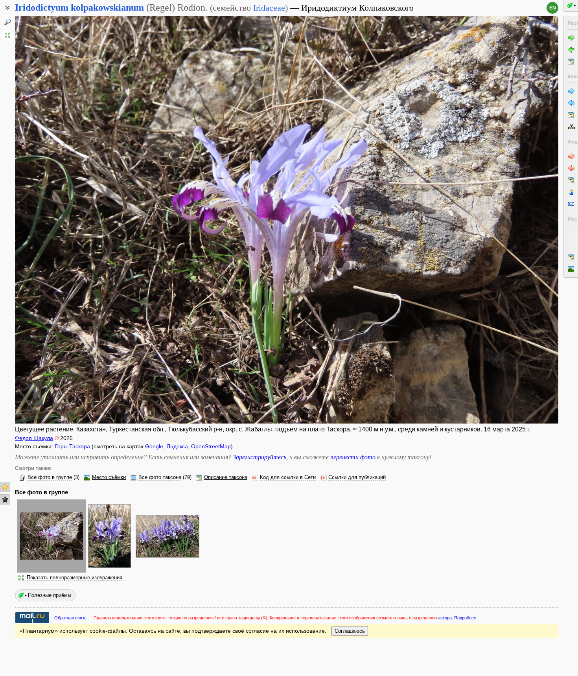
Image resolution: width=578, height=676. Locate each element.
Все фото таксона (159, 477)
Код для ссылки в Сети (288, 477)
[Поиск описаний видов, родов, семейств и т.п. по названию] (7, 22)
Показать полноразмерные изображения (74, 577)
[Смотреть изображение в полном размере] (7, 35)
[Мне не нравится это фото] (5, 499)
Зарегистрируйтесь (259, 457)
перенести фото (353, 457)
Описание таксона (225, 477)
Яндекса (177, 446)
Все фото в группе (50, 477)
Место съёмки (109, 477)
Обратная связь (70, 617)
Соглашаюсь (350, 631)
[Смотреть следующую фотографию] (502, 220)
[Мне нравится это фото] (5, 487)
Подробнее (465, 617)
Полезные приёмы (49, 595)
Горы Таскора (72, 446)
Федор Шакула (34, 438)
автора (445, 617)
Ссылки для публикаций (357, 477)
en (552, 8)
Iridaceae (269, 8)
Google (154, 446)
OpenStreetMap (211, 446)
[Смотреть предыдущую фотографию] (71, 220)
